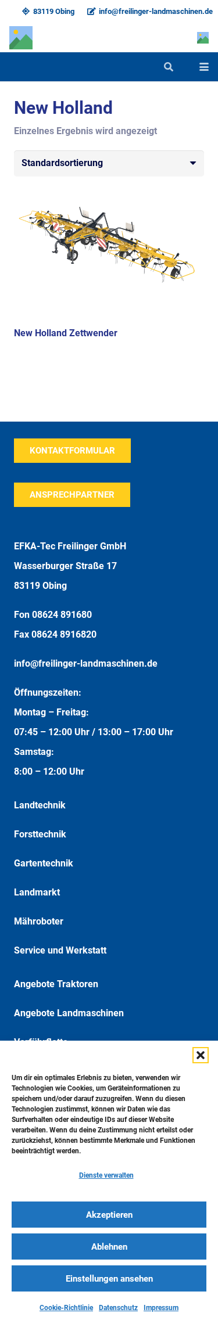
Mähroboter (38, 921)
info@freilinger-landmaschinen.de (86, 663)
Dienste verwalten (106, 1175)
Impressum (161, 1308)
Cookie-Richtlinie (66, 1308)
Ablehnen (109, 1247)
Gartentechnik (43, 863)
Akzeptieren (109, 1215)
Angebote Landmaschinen (69, 1013)
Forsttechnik (40, 834)
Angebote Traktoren (56, 984)
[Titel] (21, 37)
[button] (200, 1055)
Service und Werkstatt (60, 950)
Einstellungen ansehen (109, 1279)
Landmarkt (37, 892)
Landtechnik (40, 805)
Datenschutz (118, 1308)
